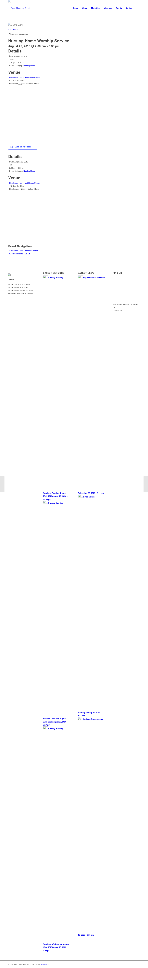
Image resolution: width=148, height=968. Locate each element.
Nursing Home (29, 65)
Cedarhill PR (45, 964)
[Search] (137, 8)
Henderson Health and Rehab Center (24, 77)
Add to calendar (23, 146)
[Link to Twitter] (133, 964)
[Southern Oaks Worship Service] (2, 484)
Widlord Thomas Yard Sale (21, 253)
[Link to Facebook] (137, 964)
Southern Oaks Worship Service (23, 250)
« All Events (13, 29)
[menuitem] (75, 8)
